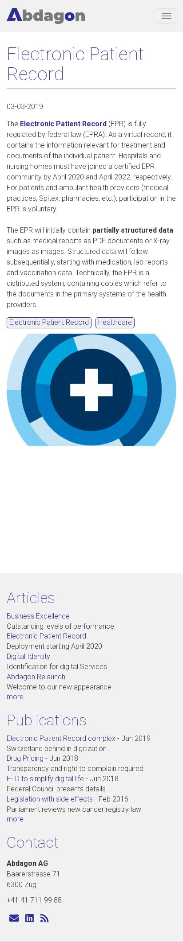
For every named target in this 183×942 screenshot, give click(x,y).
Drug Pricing (25, 758)
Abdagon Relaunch (36, 677)
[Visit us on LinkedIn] (29, 919)
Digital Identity (28, 656)
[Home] (46, 16)
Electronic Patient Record (63, 124)
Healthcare (115, 322)
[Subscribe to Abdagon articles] (44, 919)
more (15, 697)
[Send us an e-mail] (14, 919)
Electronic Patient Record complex (61, 738)
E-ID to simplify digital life (45, 779)
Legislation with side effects (50, 799)
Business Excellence (38, 616)
